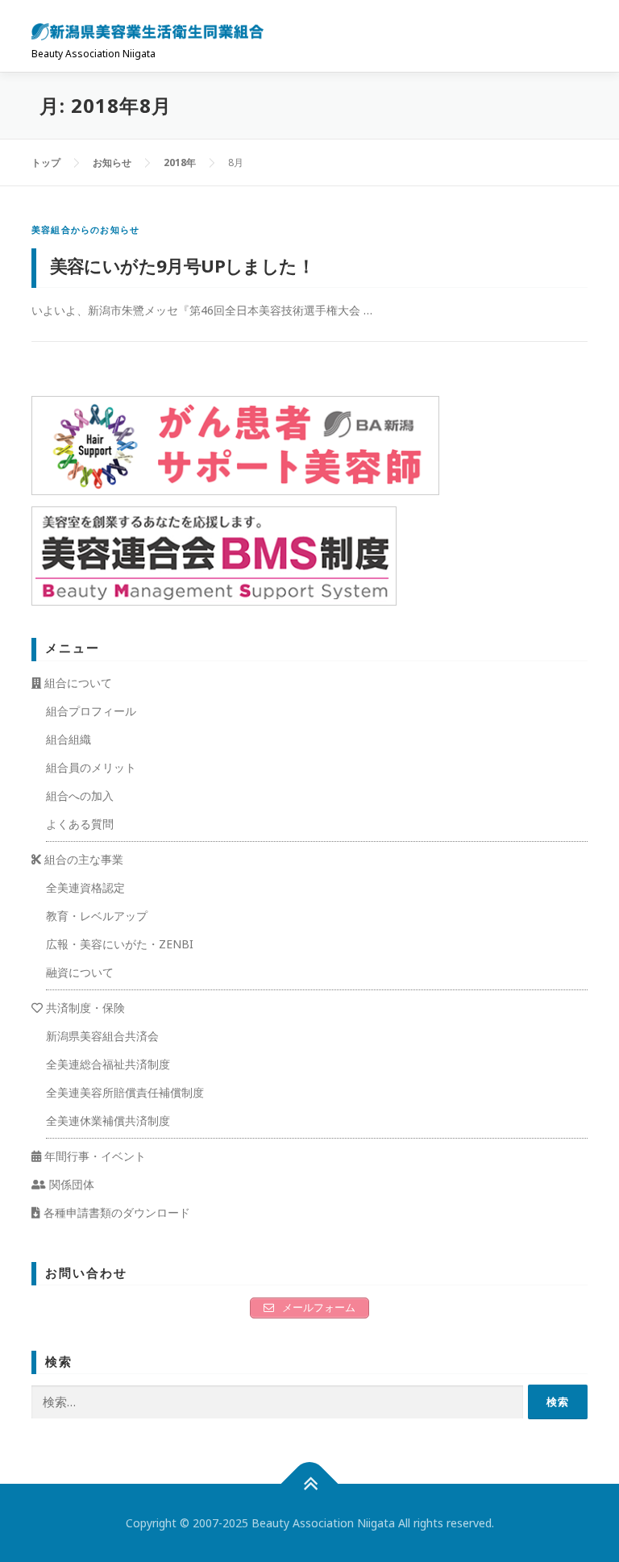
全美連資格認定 (85, 887)
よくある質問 (80, 823)
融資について (80, 972)
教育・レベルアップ (96, 915)
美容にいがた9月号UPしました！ (182, 265)
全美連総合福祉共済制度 (108, 1064)
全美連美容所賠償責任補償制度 (125, 1092)
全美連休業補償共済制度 (108, 1120)
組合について (76, 682)
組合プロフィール (91, 711)
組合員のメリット (91, 767)
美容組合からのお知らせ (85, 229)
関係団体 (70, 1184)
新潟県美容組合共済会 (102, 1035)
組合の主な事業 (82, 859)
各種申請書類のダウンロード (115, 1212)
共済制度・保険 (84, 1007)
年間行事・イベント (93, 1156)
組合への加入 (80, 795)
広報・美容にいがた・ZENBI (119, 944)
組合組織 (68, 739)
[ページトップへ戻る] (310, 1484)
